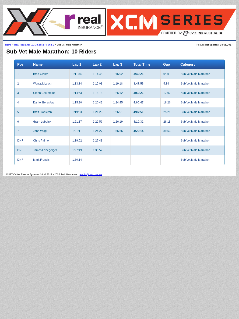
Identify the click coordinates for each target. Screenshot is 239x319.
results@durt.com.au (91, 174)
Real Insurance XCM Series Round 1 (34, 44)
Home (8, 44)
